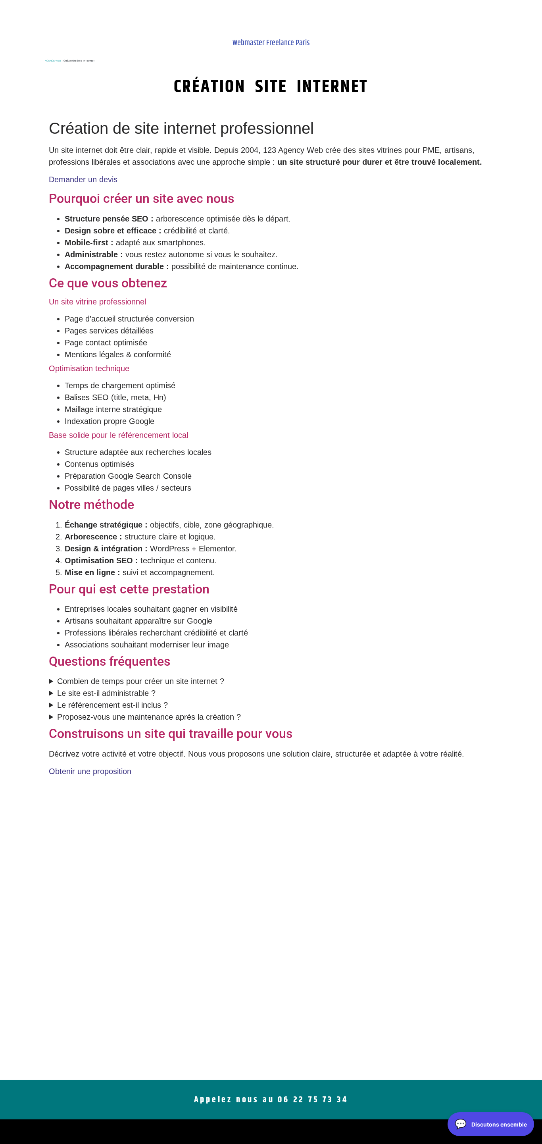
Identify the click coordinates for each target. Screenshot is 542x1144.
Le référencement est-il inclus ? (112, 705)
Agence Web (53, 61)
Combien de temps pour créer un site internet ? (140, 681)
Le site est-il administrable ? (106, 693)
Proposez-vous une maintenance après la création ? (149, 717)
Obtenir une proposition (90, 771)
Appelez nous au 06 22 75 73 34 (271, 1100)
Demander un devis (83, 179)
